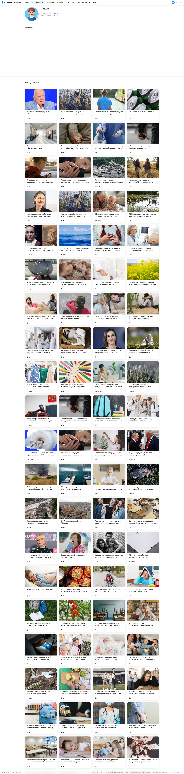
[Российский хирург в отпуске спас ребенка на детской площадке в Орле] (109, 275)
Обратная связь (175, 772)
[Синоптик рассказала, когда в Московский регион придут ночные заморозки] (143, 480)
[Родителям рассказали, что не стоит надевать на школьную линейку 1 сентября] (75, 650)
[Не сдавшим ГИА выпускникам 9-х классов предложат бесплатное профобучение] (41, 752)
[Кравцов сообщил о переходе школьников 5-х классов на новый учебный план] (109, 411)
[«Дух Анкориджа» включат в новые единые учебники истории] (143, 446)
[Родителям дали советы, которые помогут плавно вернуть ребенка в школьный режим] (75, 752)
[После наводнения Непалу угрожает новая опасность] (41, 514)
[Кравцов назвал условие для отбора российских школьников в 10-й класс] (109, 684)
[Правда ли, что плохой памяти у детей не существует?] (143, 582)
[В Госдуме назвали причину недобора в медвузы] (143, 411)
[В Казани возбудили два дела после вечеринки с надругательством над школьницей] (143, 139)
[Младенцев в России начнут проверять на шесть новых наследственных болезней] (109, 650)
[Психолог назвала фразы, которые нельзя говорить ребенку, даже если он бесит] (41, 309)
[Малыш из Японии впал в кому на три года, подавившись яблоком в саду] (75, 684)
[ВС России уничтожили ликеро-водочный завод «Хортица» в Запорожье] (41, 480)
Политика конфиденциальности (134, 772)
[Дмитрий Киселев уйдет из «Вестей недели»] (41, 105)
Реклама (18, 772)
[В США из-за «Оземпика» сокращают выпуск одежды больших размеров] (41, 377)
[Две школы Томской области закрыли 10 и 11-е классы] (41, 616)
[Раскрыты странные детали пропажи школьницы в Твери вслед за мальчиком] (75, 105)
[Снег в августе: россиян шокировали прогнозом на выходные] (143, 377)
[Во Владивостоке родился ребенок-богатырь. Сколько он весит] (75, 275)
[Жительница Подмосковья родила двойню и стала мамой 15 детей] (75, 343)
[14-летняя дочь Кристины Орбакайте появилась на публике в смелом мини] (41, 548)
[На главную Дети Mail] (8, 2)
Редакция (99, 772)
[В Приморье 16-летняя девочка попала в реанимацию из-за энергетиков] (143, 105)
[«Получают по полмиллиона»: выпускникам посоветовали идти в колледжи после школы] (109, 616)
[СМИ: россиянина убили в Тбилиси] (75, 514)
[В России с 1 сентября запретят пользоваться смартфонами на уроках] (109, 241)
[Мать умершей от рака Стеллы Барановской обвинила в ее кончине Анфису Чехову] (109, 343)
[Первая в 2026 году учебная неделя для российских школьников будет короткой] (109, 752)
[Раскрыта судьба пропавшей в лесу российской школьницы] (75, 207)
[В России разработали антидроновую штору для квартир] (143, 548)
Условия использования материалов (157, 772)
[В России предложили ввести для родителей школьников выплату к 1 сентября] (41, 718)
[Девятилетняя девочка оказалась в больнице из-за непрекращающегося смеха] (41, 139)
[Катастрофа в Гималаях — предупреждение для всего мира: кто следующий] (109, 173)
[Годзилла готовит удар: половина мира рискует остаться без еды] (75, 241)
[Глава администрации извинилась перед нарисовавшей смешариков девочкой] (75, 309)
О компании (10, 772)
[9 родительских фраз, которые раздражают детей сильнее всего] (75, 173)
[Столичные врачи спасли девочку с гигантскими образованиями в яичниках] (109, 139)
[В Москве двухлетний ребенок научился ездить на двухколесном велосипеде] (109, 582)
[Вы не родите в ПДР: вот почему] (41, 582)
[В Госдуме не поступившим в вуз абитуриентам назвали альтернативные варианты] (75, 480)
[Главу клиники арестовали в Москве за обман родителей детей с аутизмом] (75, 718)
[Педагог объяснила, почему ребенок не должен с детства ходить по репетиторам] (109, 309)
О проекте (91, 772)
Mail (3, 772)
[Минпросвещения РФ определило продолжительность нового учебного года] (143, 616)
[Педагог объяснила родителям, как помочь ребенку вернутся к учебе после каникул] (109, 446)
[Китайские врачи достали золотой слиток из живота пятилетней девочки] (109, 718)
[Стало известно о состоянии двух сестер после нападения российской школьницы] (109, 105)
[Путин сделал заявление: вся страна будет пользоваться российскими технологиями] (41, 650)
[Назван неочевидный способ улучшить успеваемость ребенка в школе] (109, 480)
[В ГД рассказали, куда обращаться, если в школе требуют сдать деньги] (75, 446)
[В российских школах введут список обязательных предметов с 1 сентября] (143, 514)
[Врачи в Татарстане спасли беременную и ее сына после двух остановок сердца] (143, 241)
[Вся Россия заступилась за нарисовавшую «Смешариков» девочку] (75, 377)
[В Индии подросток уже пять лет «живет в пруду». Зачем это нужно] (143, 207)
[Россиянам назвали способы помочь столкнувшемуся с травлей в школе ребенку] (143, 309)
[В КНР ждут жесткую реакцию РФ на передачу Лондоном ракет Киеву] (41, 275)
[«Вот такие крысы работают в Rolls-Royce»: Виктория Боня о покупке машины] (41, 207)
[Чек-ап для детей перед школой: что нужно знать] (75, 548)
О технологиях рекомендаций (113, 772)
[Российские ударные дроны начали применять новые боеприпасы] (41, 684)
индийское (58, 13)
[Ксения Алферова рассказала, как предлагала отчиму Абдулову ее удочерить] (109, 548)
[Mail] (3, 2)
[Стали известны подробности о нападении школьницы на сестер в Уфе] (75, 411)
